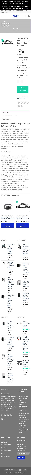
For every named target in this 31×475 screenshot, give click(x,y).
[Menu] (2, 16)
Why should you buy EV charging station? (23, 398)
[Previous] (1, 214)
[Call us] (11, 415)
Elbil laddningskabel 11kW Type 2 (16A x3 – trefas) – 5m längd (8, 218)
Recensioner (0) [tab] (5, 119)
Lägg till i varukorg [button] (7, 225)
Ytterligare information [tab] (9, 116)
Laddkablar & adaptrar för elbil (5, 25)
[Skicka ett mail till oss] (8, 415)
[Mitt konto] (26, 16)
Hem (4, 22)
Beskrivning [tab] (5, 112)
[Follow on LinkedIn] (2, 419)
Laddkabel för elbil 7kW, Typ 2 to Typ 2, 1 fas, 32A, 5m (22, 218)
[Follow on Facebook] (2, 415)
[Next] (30, 214)
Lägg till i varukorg (22, 89)
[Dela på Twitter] (24, 102)
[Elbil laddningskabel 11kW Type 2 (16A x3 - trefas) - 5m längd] (8, 206)
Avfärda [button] (25, 3)
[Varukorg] (29, 16)
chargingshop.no (6, 456)
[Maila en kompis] (27, 102)
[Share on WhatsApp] (18, 102)
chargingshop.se (6, 450)
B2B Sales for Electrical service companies (24, 413)
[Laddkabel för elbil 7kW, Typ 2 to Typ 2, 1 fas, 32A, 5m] (23, 206)
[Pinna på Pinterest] (18, 106)
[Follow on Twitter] (5, 415)
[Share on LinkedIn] (21, 106)
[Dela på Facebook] (21, 102)
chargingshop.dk (6, 444)
